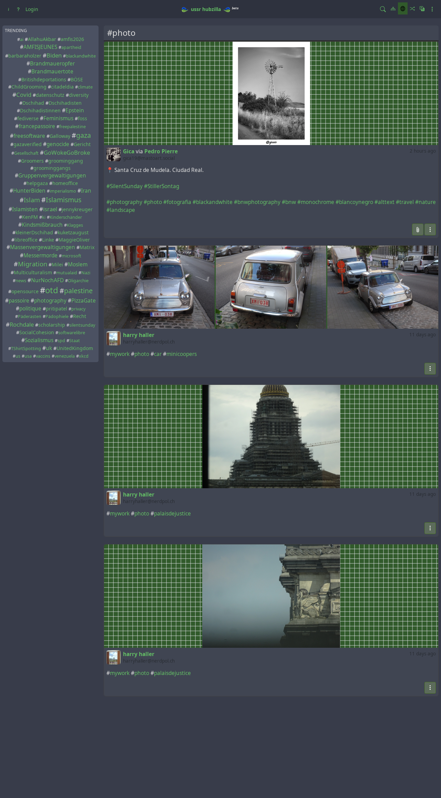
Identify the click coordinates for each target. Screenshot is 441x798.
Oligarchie (78, 281)
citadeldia (62, 86)
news (21, 281)
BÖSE (77, 79)
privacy (78, 309)
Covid (23, 95)
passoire (19, 300)
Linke (48, 240)
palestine (78, 290)
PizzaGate (83, 300)
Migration (32, 264)
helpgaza (37, 183)
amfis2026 (72, 39)
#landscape (120, 210)
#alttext (384, 202)
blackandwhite (81, 56)
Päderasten (29, 316)
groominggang (65, 160)
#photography (124, 202)
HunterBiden (29, 190)
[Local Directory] (393, 8)
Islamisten (25, 209)
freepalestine (72, 127)
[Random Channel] (412, 8)
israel (50, 209)
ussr (196, 9)
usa (28, 356)
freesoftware (29, 136)
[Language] (422, 8)
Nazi (85, 273)
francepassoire (37, 126)
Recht (79, 316)
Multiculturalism (33, 272)
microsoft (71, 256)
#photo (153, 202)
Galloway (60, 136)
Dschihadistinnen (40, 110)
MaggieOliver (74, 240)
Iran (86, 190)
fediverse (28, 118)
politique (30, 308)
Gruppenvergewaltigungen (52, 175)
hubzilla (211, 9)
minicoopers (181, 354)
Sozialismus (39, 340)
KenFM (30, 217)
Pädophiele (57, 316)
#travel (405, 202)
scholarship (51, 324)
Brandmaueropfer (52, 63)
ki (43, 218)
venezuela (64, 356)
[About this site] (8, 9)
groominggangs (52, 168)
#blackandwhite (213, 202)
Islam (32, 200)
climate (85, 87)
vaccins (43, 356)
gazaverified (27, 144)
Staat (74, 341)
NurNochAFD (47, 280)
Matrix (87, 247)
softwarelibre (71, 333)
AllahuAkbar (42, 39)
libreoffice (26, 240)
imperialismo (63, 191)
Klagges (75, 225)
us (18, 356)
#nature (425, 202)
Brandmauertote (52, 71)
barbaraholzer (24, 55)
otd (51, 290)
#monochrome (315, 202)
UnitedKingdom (75, 348)
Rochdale (22, 324)
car (158, 354)
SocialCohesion (36, 332)
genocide (58, 144)
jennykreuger (77, 209)
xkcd (84, 356)
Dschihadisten (65, 103)
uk (49, 348)
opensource (25, 291)
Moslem (78, 264)
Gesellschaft (26, 153)
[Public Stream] (403, 8)
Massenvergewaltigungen (42, 247)
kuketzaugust (73, 232)
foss (82, 118)
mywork (120, 354)
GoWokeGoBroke (67, 153)
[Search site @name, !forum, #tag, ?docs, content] (383, 9)
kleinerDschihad (34, 232)
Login (31, 9)
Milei (57, 264)
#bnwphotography (257, 202)
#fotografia (177, 202)
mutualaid (66, 273)
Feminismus (58, 118)
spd (61, 341)
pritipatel (56, 308)
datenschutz (50, 95)
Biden (54, 55)
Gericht (82, 144)
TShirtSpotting (26, 348)
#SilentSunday (124, 186)
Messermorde (40, 255)
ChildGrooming (29, 86)
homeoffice (65, 183)
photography (50, 300)
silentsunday (82, 325)
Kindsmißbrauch (42, 224)
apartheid (71, 47)
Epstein (74, 110)
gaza (83, 135)
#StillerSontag (161, 186)
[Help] (18, 9)
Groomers (32, 160)
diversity (79, 95)
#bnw (289, 202)
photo (141, 354)
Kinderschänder (66, 218)
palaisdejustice (172, 513)
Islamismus (63, 199)
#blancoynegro (354, 202)
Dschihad (33, 103)
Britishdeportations (43, 79)
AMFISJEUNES (40, 47)
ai (21, 39)
